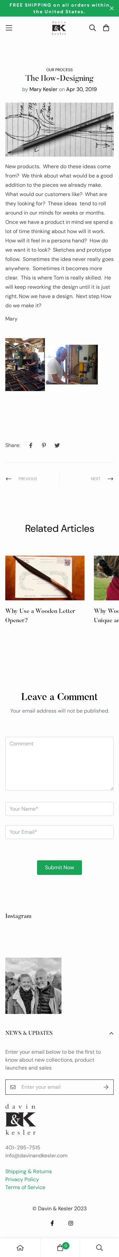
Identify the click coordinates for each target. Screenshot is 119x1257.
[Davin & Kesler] (59, 28)
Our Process (59, 70)
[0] (60, 1247)
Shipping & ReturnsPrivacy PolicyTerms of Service (28, 1179)
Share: (12, 445)
